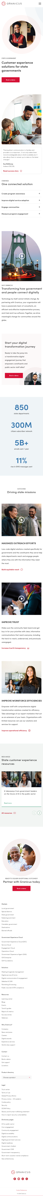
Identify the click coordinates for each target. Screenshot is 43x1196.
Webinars (5, 1018)
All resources (7, 813)
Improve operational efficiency (14, 730)
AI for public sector (8, 1124)
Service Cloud (6, 945)
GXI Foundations (7, 961)
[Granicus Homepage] (20, 1172)
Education (5, 921)
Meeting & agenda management (13, 972)
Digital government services (11, 1140)
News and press (7, 1032)
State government (8, 915)
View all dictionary (8, 1159)
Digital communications (10, 1136)
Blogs (3, 1002)
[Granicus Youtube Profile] (19, 1179)
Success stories (7, 1015)
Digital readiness (7, 1143)
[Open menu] (40, 3)
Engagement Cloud (8, 948)
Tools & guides (6, 1008)
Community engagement (10, 1130)
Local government (8, 908)
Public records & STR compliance (13, 988)
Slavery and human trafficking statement (15, 1111)
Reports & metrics (8, 1011)
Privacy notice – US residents (11, 1099)
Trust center (6, 1089)
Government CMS (8, 1149)
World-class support (8, 1045)
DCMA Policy (6, 1108)
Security (4, 1105)
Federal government (8, 918)
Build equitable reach (11, 569)
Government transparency (11, 1152)
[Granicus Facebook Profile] (15, 1179)
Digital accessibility (8, 1133)
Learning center (7, 999)
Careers (4, 1035)
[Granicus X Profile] (27, 1179)
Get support (6, 1062)
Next (39, 813)
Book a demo (10, 80)
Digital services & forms (9, 975)
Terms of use (6, 1092)
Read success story (11, 171)
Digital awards (6, 1038)
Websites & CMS (7, 981)
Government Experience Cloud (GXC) (14, 942)
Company (5, 1029)
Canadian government (9, 924)
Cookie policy (6, 1102)
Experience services (8, 1042)
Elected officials (7, 930)
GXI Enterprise (6, 957)
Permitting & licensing (9, 984)
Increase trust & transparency (14, 648)
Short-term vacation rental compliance (15, 1155)
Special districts (7, 911)
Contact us (5, 1056)
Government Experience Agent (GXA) (14, 954)
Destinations (6, 927)
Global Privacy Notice (9, 1096)
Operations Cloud (8, 951)
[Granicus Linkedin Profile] (23, 1179)
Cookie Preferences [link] (21, 1190)
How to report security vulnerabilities (14, 1115)
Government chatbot (9, 1146)
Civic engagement (8, 1127)
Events (4, 1005)
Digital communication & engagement (15, 978)
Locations (5, 1065)
